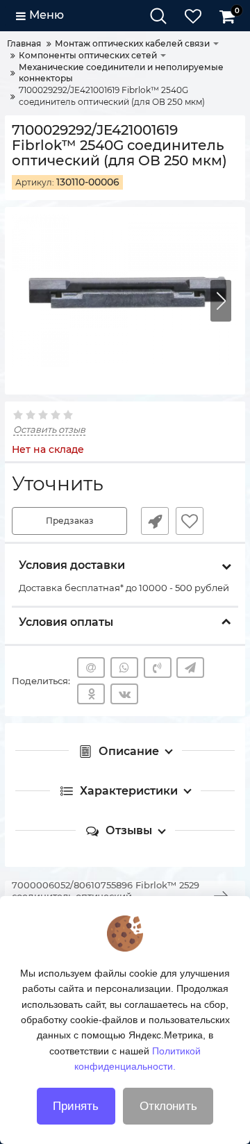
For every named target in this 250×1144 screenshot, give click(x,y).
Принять (76, 1106)
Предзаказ (70, 520)
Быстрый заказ (155, 521)
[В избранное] (189, 521)
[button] (220, 301)
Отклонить (168, 1106)
